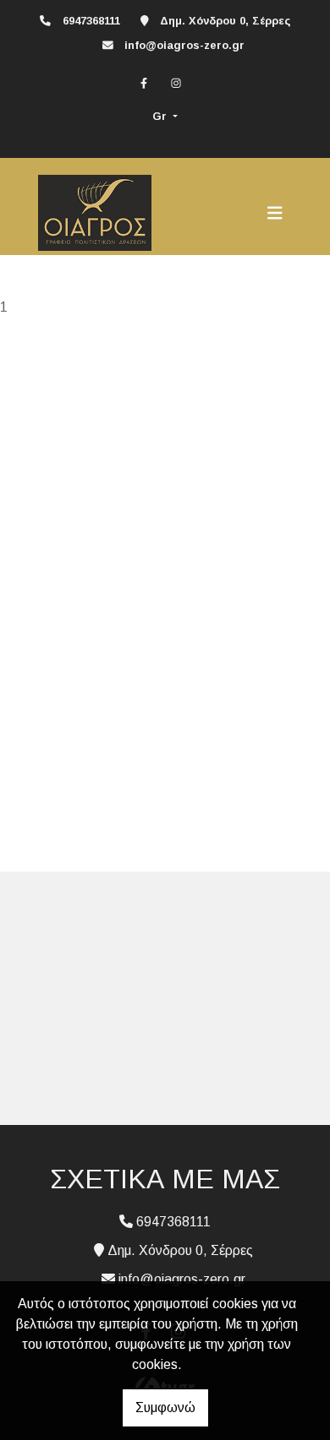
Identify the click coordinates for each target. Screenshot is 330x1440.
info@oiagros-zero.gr (184, 45)
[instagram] (176, 83)
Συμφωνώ (165, 1407)
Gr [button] (161, 116)
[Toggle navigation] (275, 213)
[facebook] (144, 83)
